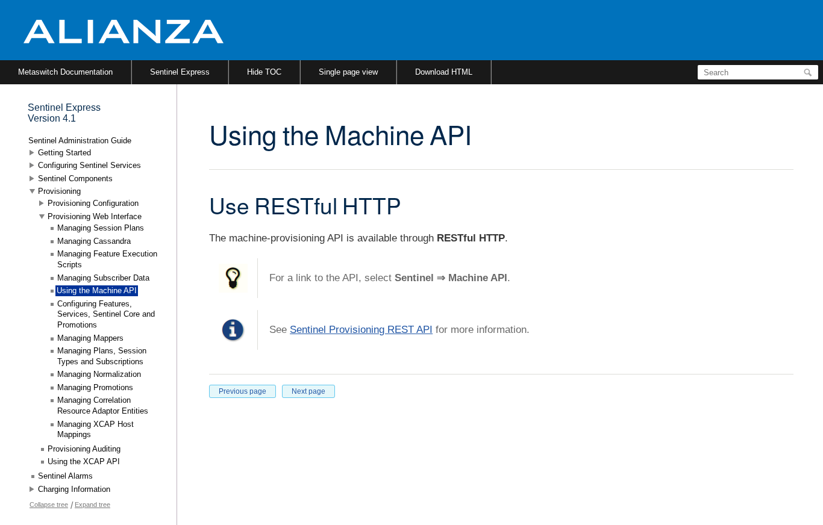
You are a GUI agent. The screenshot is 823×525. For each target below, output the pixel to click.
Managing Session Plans (100, 227)
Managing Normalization (99, 374)
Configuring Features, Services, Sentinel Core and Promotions (106, 314)
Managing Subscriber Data (103, 277)
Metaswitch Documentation (65, 71)
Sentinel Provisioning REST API (361, 329)
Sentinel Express (180, 71)
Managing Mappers (90, 338)
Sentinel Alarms (65, 475)
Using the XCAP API (84, 461)
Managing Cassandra (94, 241)
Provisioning (59, 191)
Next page (308, 391)
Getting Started (64, 152)
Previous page (242, 391)
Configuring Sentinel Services (89, 165)
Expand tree (92, 504)
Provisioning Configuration (93, 203)
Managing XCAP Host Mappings (95, 430)
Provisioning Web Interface (95, 216)
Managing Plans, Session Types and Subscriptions (101, 356)
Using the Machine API (97, 290)
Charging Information (74, 489)
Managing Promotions (95, 387)
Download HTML (443, 71)
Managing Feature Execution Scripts (107, 259)
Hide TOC (264, 71)
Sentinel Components (75, 178)
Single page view (348, 71)
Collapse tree (49, 504)
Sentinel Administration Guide (79, 140)
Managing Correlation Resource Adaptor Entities (102, 405)
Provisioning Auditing (84, 448)
